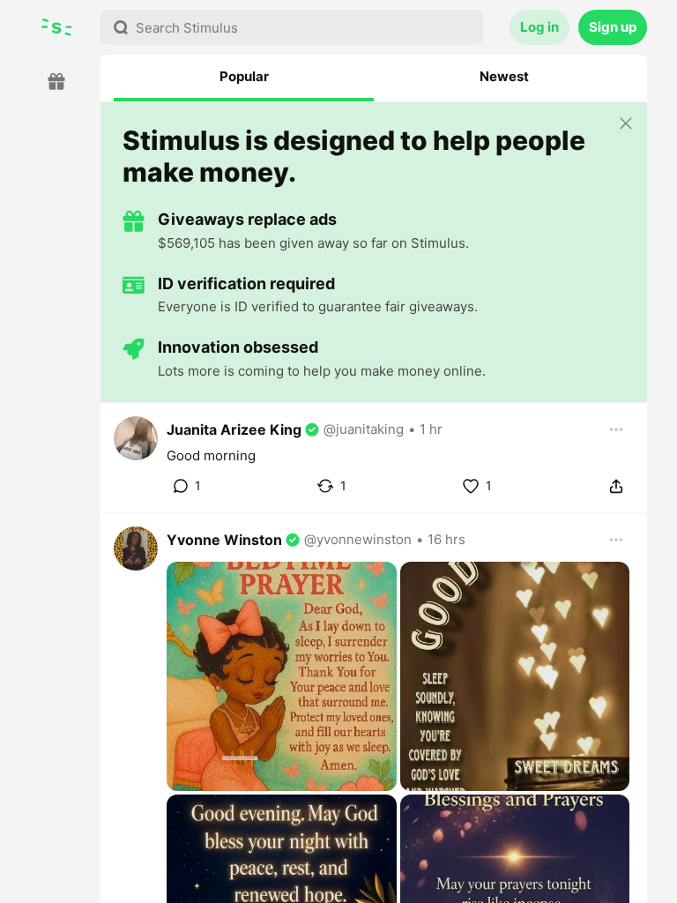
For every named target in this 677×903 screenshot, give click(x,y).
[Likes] (471, 486)
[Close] (626, 125)
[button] (373, 457)
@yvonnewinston (358, 539)
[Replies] (180, 486)
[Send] (616, 486)
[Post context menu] (616, 429)
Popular (244, 76)
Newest (504, 76)
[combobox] (291, 27)
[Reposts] (325, 486)
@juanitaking (364, 429)
